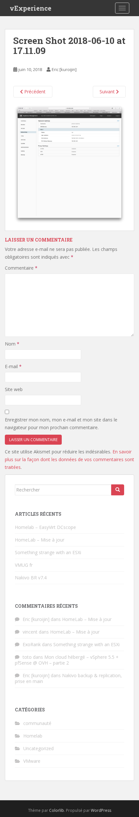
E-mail (13, 366)
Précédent (34, 91)
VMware (31, 761)
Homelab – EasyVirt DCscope (45, 527)
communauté (37, 723)
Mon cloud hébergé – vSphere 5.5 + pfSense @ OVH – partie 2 (67, 660)
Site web (14, 389)
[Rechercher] (117, 489)
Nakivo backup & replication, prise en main (68, 678)
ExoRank (32, 644)
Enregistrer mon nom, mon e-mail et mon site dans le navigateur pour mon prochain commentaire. (61, 423)
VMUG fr (24, 565)
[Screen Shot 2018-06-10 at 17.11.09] (69, 163)
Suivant (108, 91)
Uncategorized (38, 748)
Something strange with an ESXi (48, 552)
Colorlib (56, 810)
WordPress (101, 810)
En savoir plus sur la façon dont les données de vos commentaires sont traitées (69, 459)
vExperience (30, 8)
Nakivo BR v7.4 (31, 577)
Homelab (32, 736)
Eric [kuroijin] (64, 69)
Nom (12, 344)
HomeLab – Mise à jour (39, 540)
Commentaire (21, 268)
